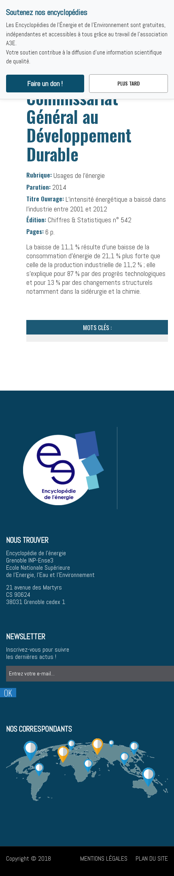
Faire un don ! (45, 83)
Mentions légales (103, 858)
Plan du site (152, 858)
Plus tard (128, 83)
